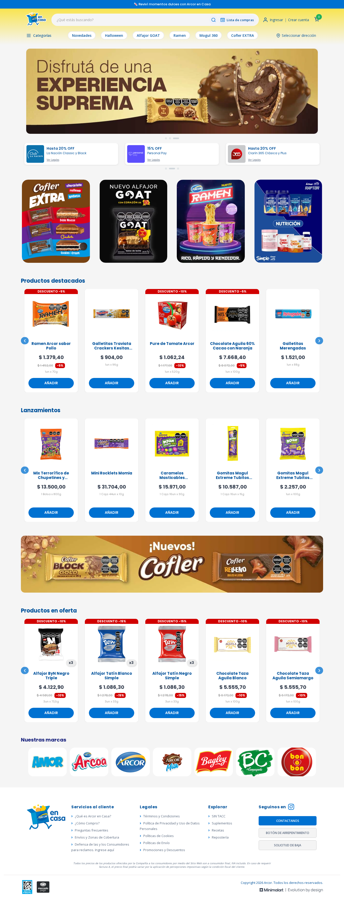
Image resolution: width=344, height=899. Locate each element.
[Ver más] (172, 91)
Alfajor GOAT (148, 35)
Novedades (81, 35)
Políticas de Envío (156, 843)
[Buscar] (213, 20)
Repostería (220, 837)
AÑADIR (51, 383)
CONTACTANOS (287, 821)
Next (319, 340)
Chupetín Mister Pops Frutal (293, 676)
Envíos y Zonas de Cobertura (97, 837)
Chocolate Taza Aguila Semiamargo (232, 676)
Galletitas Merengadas (232, 346)
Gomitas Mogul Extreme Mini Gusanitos (292, 475)
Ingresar (276, 19)
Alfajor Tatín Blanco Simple (51, 676)
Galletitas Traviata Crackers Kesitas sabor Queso (51, 346)
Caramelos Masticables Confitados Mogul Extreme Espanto (111, 475)
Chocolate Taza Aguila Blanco (172, 676)
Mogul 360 (208, 35)
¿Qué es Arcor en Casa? (93, 816)
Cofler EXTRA (242, 35)
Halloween (114, 35)
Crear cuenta (298, 19)
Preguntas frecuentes (91, 830)
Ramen (180, 35)
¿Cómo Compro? (87, 823)
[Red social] (27, 887)
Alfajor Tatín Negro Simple (111, 676)
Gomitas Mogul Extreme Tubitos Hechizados (172, 475)
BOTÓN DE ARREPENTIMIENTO (287, 833)
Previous (25, 340)
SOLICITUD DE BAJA (287, 845)
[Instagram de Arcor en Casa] (291, 807)
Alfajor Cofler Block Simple (293, 346)
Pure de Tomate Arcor (111, 343)
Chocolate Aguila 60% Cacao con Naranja (172, 346)
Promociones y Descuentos (164, 850)
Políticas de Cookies (158, 835)
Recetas (218, 830)
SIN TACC (218, 816)
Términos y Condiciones (161, 816)
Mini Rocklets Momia (51, 473)
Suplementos (222, 823)
